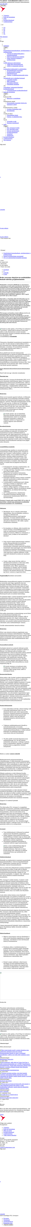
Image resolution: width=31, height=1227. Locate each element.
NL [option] (4, 34)
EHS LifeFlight (4, 1091)
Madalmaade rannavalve (6, 1059)
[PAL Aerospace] (15, 12)
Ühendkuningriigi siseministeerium (9, 1070)
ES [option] (4, 29)
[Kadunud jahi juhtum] (15, 1077)
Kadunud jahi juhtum (6, 1081)
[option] (17, 27)
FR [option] (4, 30)
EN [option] (4, 27)
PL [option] (4, 32)
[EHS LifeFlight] (15, 1088)
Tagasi (5, 47)
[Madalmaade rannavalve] (15, 1056)
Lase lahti (3, 5)
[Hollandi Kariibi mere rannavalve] (9, 1094)
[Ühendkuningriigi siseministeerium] (15, 1067)
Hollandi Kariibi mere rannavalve (9, 1097)
